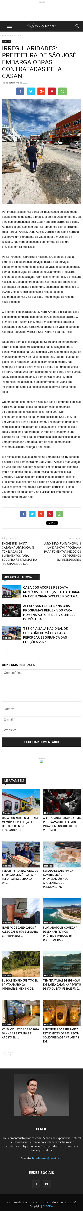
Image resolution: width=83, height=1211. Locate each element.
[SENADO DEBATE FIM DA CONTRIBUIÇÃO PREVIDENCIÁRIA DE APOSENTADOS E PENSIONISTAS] (62, 855)
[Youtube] (47, 1184)
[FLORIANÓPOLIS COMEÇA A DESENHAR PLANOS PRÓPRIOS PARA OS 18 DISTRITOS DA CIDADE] (62, 911)
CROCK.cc (48, 1206)
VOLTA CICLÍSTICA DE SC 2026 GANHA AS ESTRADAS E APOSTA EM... (20, 1033)
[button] (77, 26)
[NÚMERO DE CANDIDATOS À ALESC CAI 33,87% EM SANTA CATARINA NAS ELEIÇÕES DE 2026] (21, 911)
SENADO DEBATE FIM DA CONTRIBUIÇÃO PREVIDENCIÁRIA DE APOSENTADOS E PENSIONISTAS (58, 878)
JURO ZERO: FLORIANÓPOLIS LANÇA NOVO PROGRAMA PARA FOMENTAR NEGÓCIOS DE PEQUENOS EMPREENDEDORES (62, 551)
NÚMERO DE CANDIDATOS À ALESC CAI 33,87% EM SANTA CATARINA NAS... (20, 931)
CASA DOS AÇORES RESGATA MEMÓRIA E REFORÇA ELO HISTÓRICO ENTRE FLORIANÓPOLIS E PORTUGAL (51, 591)
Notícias (6, 41)
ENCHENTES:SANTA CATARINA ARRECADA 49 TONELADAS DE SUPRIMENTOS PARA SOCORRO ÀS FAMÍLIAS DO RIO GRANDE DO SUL (19, 553)
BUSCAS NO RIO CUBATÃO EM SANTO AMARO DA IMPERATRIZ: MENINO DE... (20, 984)
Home (5, 35)
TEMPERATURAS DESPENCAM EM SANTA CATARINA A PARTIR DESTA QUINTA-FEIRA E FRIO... (62, 984)
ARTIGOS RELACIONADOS (20, 577)
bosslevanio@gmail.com (47, 1158)
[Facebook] (36, 1184)
